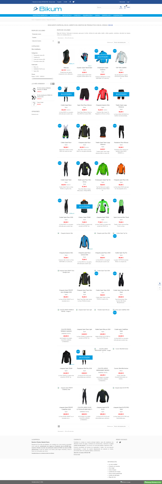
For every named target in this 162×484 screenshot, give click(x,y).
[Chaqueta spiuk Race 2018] (102, 241)
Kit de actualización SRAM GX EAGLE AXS (44, 96)
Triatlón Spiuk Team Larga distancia (103, 143)
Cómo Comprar (112, 470)
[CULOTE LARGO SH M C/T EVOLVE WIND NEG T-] (84, 396)
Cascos (77, 15)
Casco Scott (40, 102)
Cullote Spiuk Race (66, 142)
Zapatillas (106, 15)
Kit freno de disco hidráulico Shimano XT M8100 (44, 88)
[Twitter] (73, 2)
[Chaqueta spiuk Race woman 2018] (84, 241)
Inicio (33, 19)
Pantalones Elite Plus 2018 (84, 368)
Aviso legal (111, 468)
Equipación (87, 15)
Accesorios (54, 15)
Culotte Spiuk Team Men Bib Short (121, 291)
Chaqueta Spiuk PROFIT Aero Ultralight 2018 (66, 291)
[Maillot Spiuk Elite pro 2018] (102, 318)
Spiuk (36, 71)
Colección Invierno (36, 41)
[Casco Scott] (34, 104)
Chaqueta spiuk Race (84, 142)
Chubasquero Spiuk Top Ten (103, 180)
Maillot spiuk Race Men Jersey (84, 181)
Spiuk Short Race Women (84, 105)
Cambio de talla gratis (113, 475)
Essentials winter (39, 61)
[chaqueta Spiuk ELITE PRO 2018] (121, 396)
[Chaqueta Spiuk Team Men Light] (84, 279)
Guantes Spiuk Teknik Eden (84, 67)
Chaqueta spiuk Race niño (121, 180)
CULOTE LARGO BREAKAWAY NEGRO (102, 369)
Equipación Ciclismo (41, 19)
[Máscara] (66, 56)
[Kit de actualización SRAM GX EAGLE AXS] (34, 97)
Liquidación (118, 15)
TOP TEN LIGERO (121, 67)
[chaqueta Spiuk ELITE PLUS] (102, 396)
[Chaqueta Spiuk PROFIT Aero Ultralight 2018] (66, 279)
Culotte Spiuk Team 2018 (103, 290)
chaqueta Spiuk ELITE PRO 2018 (121, 408)
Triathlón (34, 37)
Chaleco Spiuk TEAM (84, 217)
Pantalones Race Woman (121, 142)
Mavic (36, 67)
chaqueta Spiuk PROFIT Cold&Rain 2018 (66, 408)
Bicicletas (67, 15)
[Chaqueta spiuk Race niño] (121, 169)
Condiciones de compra (114, 471)
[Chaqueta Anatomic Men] (66, 241)
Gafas (97, 15)
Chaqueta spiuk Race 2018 (102, 253)
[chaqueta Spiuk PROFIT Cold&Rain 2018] (66, 396)
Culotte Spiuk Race (66, 105)
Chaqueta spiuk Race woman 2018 (84, 253)
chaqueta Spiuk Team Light (84, 329)
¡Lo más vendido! (38, 83)
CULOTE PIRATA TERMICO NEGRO (66, 330)
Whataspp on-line (156, 482)
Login (128, 2)
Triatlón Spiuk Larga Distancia (121, 106)
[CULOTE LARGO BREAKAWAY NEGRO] (102, 357)
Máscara (66, 67)
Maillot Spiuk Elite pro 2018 (102, 329)
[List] (61, 42)
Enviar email (52, 2)
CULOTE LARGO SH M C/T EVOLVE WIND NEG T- (84, 408)
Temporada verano (36, 34)
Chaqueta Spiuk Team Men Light (84, 291)
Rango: (33, 76)
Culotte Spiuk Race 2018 (66, 217)
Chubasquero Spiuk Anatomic (102, 68)
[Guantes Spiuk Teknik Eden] (84, 56)
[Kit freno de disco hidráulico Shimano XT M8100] (34, 90)
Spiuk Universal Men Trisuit (121, 217)
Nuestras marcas (40, 15)
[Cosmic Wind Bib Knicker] (121, 357)
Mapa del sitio (112, 477)
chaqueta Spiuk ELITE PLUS (103, 408)
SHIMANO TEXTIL (39, 69)
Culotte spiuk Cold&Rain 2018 (121, 330)
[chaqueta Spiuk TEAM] (102, 206)
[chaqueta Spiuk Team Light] (84, 318)
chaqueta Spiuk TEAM (103, 217)
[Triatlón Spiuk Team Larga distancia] (102, 131)
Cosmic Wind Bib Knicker (121, 368)
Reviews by (35, 114)
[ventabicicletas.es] (47, 9)
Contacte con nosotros (114, 466)
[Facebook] (70, 2)
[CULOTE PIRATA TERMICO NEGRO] (66, 318)
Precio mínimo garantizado (115, 473)
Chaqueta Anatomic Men (103, 105)
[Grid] (59, 42)
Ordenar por (110, 42)
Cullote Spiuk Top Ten (121, 253)
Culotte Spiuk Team (66, 180)
